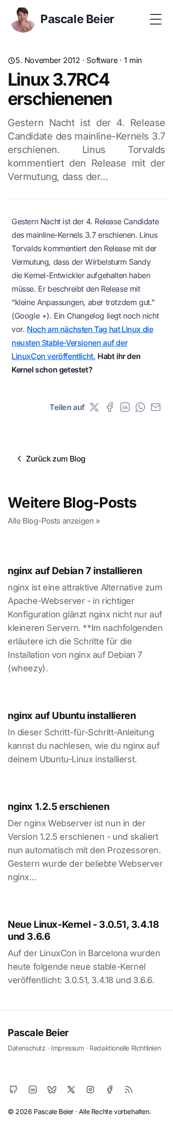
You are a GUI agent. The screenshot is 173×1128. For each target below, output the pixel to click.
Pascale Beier (38, 1032)
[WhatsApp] (140, 407)
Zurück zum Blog (56, 458)
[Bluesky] (52, 1089)
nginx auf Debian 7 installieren (75, 571)
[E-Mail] (155, 407)
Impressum (67, 1048)
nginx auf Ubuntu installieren (72, 715)
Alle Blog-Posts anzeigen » (54, 521)
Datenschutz (27, 1048)
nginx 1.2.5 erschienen (58, 806)
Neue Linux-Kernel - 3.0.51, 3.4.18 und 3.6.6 (83, 930)
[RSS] (128, 1089)
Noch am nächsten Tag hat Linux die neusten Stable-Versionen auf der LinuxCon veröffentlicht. (82, 342)
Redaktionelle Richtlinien (125, 1048)
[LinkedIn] (125, 407)
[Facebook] (109, 407)
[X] (94, 407)
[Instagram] (90, 1089)
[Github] (13, 1089)
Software (101, 60)
